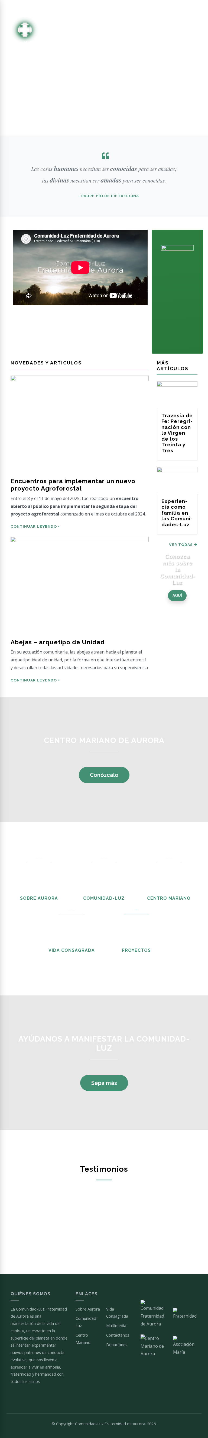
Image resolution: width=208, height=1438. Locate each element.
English (191, 8)
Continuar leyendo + (35, 526)
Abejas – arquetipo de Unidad (58, 642)
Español (151, 8)
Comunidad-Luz (104, 898)
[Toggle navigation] (196, 35)
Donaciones (116, 1344)
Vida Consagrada (71, 950)
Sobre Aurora (39, 898)
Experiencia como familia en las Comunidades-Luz (177, 512)
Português (172, 8)
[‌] (119, 8)
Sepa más (104, 1083)
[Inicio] (24, 35)
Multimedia (116, 1325)
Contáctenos (117, 1335)
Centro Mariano (169, 898)
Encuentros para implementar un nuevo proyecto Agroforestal (73, 485)
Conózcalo (104, 775)
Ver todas (181, 544)
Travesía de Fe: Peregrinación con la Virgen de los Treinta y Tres (177, 433)
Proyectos (136, 950)
